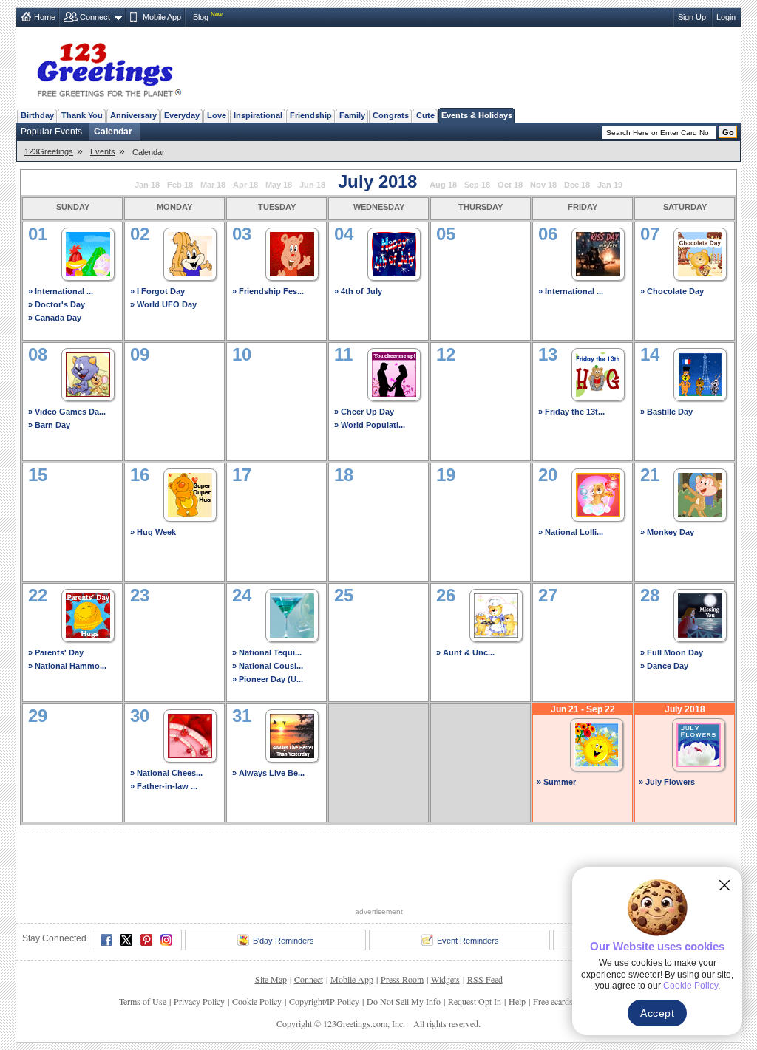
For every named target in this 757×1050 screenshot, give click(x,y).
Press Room (402, 979)
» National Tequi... (267, 652)
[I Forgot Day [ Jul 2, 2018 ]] (190, 252)
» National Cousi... (267, 665)
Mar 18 (212, 184)
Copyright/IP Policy (324, 1001)
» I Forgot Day (157, 291)
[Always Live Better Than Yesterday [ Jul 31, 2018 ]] (292, 734)
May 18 (278, 184)
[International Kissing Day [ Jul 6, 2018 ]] (598, 252)
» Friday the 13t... (571, 411)
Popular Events (51, 131)
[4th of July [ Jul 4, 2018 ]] (394, 252)
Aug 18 (443, 184)
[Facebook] (106, 940)
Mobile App (162, 17)
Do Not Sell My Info (404, 1001)
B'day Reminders (283, 940)
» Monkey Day (667, 532)
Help (517, 1001)
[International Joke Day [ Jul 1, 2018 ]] (88, 252)
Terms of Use (142, 1001)
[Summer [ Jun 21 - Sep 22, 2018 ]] (596, 743)
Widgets (445, 979)
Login (726, 17)
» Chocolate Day (672, 291)
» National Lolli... (570, 532)
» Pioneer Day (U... (267, 679)
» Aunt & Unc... (465, 652)
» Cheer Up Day (364, 411)
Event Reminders (468, 940)
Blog (200, 17)
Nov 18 (543, 184)
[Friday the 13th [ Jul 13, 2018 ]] (598, 373)
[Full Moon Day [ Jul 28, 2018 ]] (700, 614)
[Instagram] (166, 940)
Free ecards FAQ (562, 1001)
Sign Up (692, 17)
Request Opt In (474, 1001)
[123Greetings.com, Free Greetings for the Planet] (108, 67)
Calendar (113, 131)
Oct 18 (510, 184)
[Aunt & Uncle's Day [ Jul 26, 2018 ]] (496, 614)
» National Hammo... (67, 665)
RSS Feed (485, 979)
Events (102, 151)
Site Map (271, 979)
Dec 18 (577, 184)
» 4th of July (358, 291)
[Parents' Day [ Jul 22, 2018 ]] (88, 614)
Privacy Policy (199, 1001)
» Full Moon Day (671, 652)
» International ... (60, 291)
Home (44, 17)
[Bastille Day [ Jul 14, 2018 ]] (700, 373)
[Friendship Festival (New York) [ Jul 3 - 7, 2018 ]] (292, 252)
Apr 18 (245, 184)
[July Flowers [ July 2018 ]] (698, 743)
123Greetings (48, 151)
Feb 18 (180, 184)
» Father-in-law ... (163, 786)
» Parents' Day (56, 652)
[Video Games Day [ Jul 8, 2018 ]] (88, 373)
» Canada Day (54, 317)
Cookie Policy (257, 1001)
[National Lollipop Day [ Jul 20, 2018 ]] (598, 493)
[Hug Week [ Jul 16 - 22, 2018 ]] (190, 493)
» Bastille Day (666, 411)
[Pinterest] (146, 940)
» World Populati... (369, 424)
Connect (95, 17)
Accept (657, 1013)
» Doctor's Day (56, 304)
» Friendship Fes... (268, 291)
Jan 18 (147, 184)
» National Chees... (166, 772)
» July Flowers (667, 781)
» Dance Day (664, 665)
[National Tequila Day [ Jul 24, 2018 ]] (292, 614)
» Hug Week (153, 532)
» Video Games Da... (67, 411)
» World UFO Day (163, 304)
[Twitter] (126, 940)
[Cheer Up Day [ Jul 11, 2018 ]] (394, 373)
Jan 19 (609, 184)
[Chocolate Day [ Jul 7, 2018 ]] (700, 252)
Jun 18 (312, 184)
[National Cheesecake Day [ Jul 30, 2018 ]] (190, 734)
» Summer (556, 781)
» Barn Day (49, 424)
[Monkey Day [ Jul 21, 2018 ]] (700, 493)
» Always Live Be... (268, 772)
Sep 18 (477, 184)
